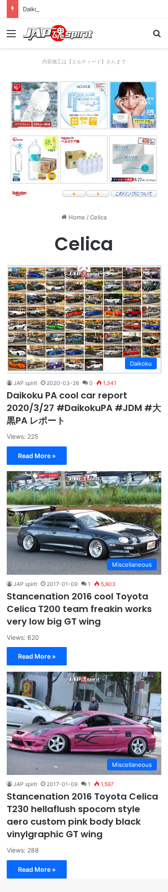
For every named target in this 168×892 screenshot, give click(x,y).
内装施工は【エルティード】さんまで (84, 61)
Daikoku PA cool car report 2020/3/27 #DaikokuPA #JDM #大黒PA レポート (84, 408)
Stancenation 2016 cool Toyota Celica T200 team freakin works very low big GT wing (79, 609)
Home (76, 217)
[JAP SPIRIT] (58, 33)
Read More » (37, 455)
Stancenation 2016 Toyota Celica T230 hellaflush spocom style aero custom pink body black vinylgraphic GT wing (82, 815)
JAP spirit (25, 383)
